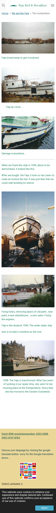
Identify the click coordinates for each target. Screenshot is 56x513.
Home (5, 13)
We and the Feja (20, 13)
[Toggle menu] (52, 5)
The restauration (41, 13)
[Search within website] (3, 5)
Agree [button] (44, 508)
